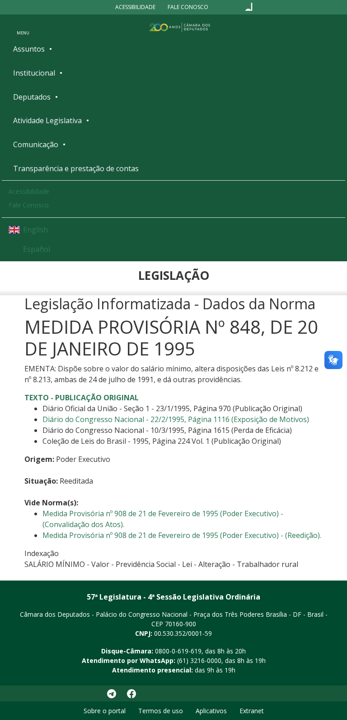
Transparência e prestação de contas (76, 168)
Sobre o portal (105, 710)
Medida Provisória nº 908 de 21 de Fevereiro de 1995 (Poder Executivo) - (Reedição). (181, 535)
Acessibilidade (135, 7)
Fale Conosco (188, 7)
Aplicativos (211, 710)
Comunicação (35, 144)
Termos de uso (160, 710)
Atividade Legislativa (47, 120)
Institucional (34, 73)
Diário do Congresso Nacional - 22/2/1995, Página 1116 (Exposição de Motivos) (175, 419)
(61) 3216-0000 (199, 660)
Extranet (251, 710)
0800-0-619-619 (178, 651)
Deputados (32, 97)
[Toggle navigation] (23, 27)
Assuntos (29, 49)
